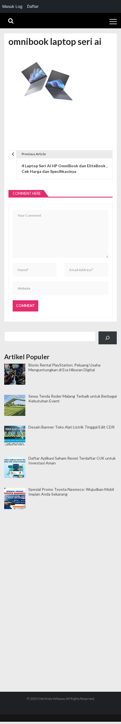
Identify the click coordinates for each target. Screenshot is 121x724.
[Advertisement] (60, 537)
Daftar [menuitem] (33, 6)
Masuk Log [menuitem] (12, 6)
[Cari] (107, 338)
